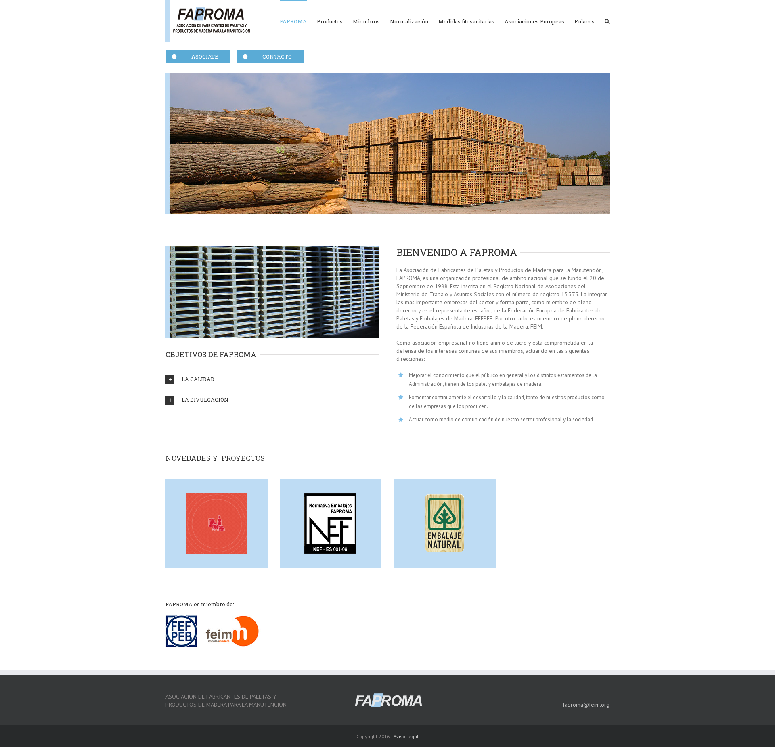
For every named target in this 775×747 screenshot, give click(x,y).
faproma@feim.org (586, 704)
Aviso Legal (406, 736)
